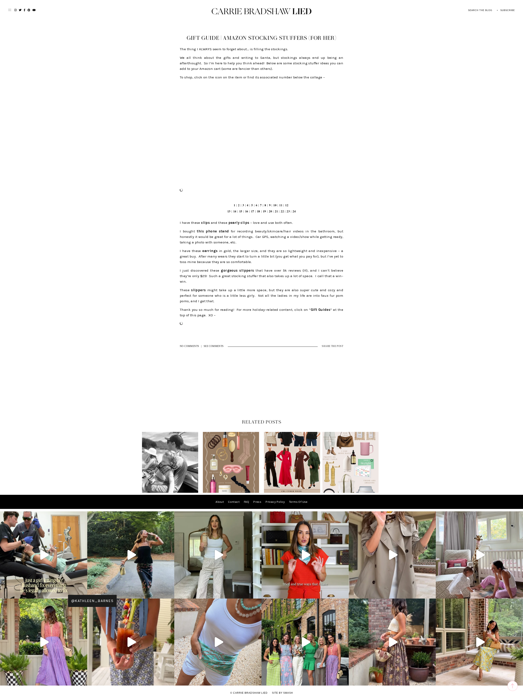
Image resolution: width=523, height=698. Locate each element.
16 (246, 211)
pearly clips (238, 223)
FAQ (246, 502)
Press (257, 502)
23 (288, 211)
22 (282, 211)
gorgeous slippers (237, 270)
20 (270, 211)
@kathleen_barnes (92, 601)
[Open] (43, 555)
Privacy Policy (275, 502)
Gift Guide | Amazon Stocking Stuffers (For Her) (261, 38)
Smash (288, 692)
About (220, 502)
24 (294, 211)
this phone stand (213, 231)
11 (280, 205)
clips (205, 223)
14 (234, 211)
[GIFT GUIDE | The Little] (231, 492)
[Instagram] (83, 594)
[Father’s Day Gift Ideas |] (170, 492)
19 (264, 211)
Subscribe (507, 10)
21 (276, 211)
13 (228, 211)
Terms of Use (298, 502)
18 (258, 211)
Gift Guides (321, 310)
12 (286, 205)
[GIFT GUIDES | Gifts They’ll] (350, 492)
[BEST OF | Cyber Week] (292, 492)
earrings (210, 251)
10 (274, 205)
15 (240, 211)
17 (252, 211)
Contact (234, 502)
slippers (198, 290)
